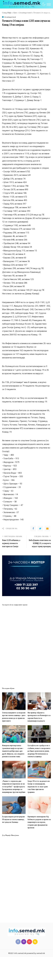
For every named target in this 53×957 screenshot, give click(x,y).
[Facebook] (33, 528)
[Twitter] (40, 528)
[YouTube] (29, 941)
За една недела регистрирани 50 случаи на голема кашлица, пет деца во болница (13, 819)
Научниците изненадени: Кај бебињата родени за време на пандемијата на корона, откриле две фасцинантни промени (39, 822)
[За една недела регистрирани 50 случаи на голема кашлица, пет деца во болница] (14, 805)
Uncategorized (10, 17)
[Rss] (35, 941)
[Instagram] (23, 941)
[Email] (47, 528)
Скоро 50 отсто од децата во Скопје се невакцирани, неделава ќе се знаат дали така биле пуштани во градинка (39, 786)
